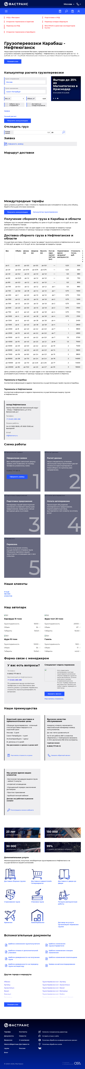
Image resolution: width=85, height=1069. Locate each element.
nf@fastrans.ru (12, 436)
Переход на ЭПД (13, 26)
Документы (9, 1036)
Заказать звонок (54, 694)
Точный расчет (10, 116)
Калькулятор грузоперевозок (45, 212)
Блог (6, 1052)
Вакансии (8, 1040)
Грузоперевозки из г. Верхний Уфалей (57, 997)
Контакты (23, 1032)
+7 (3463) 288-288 (13, 419)
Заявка (7, 111)
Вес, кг (7, 98)
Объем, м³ (31, 98)
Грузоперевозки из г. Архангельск (56, 985)
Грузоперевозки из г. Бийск (53, 994)
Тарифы (7, 1032)
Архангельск (9, 988)
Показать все (12, 61)
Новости (22, 1036)
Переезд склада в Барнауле (56, 22)
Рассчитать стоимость (54, 699)
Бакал (6, 991)
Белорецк (8, 997)
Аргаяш (7, 985)
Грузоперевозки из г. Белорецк (55, 991)
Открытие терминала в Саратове (20, 22)
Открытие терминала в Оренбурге (20, 32)
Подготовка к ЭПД (52, 17)
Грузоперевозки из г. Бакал (53, 988)
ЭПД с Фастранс (13, 17)
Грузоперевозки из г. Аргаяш (54, 982)
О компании (24, 1040)
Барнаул (7, 994)
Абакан (7, 982)
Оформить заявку (17, 477)
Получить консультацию (17, 121)
